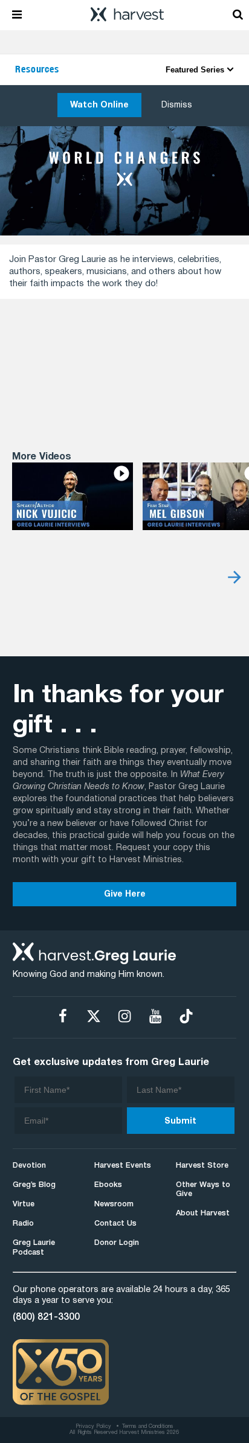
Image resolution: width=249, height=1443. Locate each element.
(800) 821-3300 (46, 1317)
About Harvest (203, 1213)
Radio (23, 1223)
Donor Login (116, 1243)
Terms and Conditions (147, 1426)
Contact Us (115, 1223)
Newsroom (114, 1204)
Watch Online (99, 105)
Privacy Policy (93, 1426)
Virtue (23, 1204)
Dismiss (176, 105)
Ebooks (108, 1185)
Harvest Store (202, 1165)
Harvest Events (122, 1165)
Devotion (29, 1165)
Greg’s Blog (34, 1185)
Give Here (125, 894)
